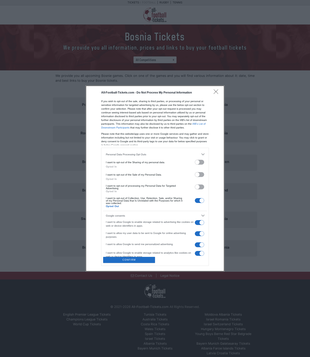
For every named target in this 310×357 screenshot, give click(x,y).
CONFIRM (129, 259)
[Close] (217, 92)
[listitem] (155, 154)
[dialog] (155, 178)
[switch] (199, 162)
